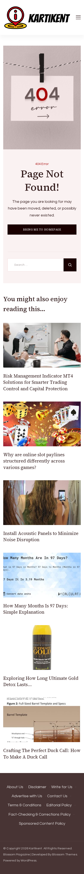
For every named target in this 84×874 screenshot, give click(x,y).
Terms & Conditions (24, 805)
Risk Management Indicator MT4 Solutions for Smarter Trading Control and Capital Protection (38, 382)
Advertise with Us (27, 796)
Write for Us (61, 787)
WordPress (28, 860)
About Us (15, 787)
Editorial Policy (59, 805)
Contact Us (57, 796)
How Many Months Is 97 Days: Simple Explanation (35, 609)
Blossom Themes (64, 854)
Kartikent (35, 848)
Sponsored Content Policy (42, 823)
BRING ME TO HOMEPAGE (42, 229)
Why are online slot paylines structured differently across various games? (34, 461)
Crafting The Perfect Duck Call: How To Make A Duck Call (42, 753)
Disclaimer (37, 787)
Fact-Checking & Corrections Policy (39, 814)
